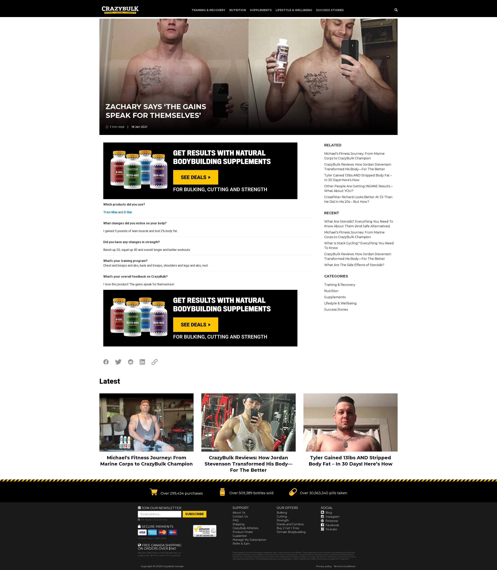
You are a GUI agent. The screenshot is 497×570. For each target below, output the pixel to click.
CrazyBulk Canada (172, 566)
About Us (239, 512)
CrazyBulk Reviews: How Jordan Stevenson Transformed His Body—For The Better (357, 167)
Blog (329, 512)
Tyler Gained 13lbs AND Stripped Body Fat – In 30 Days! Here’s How (358, 178)
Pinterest (331, 521)
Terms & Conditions (344, 566)
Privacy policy (324, 566)
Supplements (261, 10)
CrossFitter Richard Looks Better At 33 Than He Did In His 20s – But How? (358, 199)
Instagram (333, 516)
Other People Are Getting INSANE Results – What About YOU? (358, 188)
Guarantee (240, 536)
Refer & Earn (241, 543)
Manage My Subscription (249, 540)
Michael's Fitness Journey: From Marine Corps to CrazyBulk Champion (354, 156)
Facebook (332, 525)
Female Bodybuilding (291, 532)
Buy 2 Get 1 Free (288, 528)
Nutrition (237, 10)
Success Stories (330, 10)
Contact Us (240, 516)
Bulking (282, 512)
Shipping (238, 524)
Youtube (331, 529)
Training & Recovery (208, 10)
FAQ (236, 520)
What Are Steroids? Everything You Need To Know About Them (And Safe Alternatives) (358, 224)
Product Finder (243, 532)
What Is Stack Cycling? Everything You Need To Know (359, 245)
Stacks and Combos (290, 524)
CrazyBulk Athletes (245, 528)
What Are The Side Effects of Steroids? (354, 265)
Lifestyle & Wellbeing (294, 10)
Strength (283, 520)
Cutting (282, 516)
